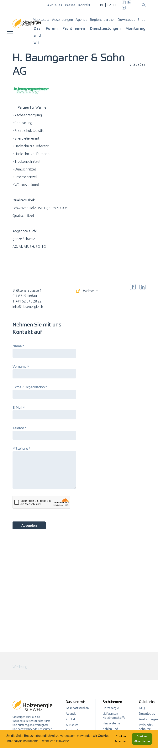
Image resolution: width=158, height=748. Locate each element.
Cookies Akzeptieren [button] (142, 739)
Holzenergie (111, 708)
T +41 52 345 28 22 (27, 301)
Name (18, 346)
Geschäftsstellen (77, 708)
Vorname (20, 366)
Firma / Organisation (29, 387)
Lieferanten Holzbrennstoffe (114, 715)
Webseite (90, 291)
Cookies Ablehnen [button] (121, 739)
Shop (141, 19)
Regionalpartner (102, 19)
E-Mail (18, 407)
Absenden (29, 525)
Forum (52, 28)
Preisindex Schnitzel (146, 727)
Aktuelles (54, 5)
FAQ (142, 708)
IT (114, 5)
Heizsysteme (111, 723)
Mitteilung (21, 448)
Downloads (126, 19)
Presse (70, 5)
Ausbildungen (62, 19)
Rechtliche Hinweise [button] (55, 741)
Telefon (19, 428)
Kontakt (84, 5)
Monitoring (135, 28)
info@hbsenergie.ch (28, 306)
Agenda (81, 19)
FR (109, 5)
